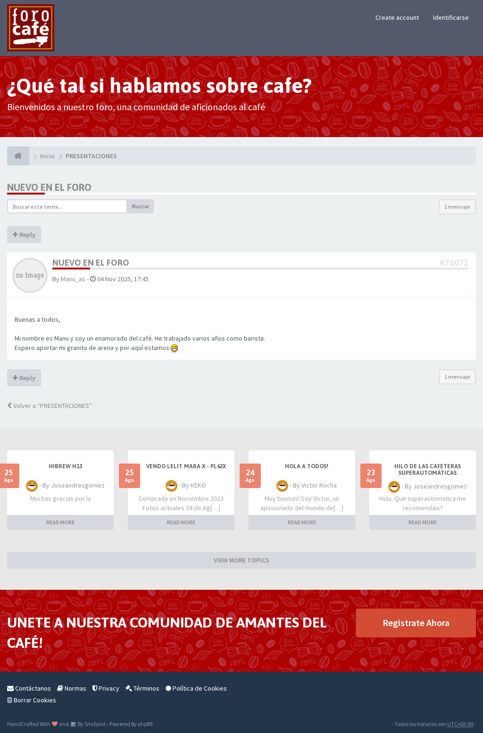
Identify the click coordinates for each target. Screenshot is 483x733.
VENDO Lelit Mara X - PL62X (186, 466)
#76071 (454, 263)
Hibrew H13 (65, 466)
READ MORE (60, 522)
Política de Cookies (199, 688)
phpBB (145, 723)
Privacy (108, 688)
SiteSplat (94, 723)
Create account (397, 17)
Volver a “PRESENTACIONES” (52, 405)
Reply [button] (26, 234)
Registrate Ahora (416, 622)
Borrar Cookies (34, 700)
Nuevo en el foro (49, 187)
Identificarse (451, 17)
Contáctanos (32, 688)
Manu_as (73, 279)
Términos (145, 688)
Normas (74, 688)
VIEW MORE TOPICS (241, 560)
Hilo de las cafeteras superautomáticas (427, 469)
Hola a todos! (306, 466)
